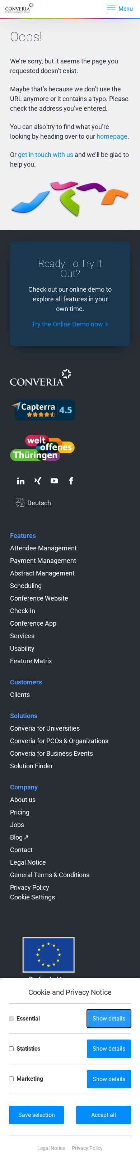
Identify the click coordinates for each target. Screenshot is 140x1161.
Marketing (30, 1078)
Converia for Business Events (51, 753)
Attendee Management (43, 548)
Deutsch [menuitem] (39, 503)
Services (22, 636)
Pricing (19, 812)
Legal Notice (28, 862)
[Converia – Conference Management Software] (24, 8)
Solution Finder (31, 766)
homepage (112, 136)
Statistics (28, 1048)
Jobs (17, 824)
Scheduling (26, 585)
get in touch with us (45, 154)
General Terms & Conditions (49, 875)
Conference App (33, 623)
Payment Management (43, 560)
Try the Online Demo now (67, 324)
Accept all (103, 1115)
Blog (16, 837)
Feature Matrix (31, 661)
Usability (22, 648)
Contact (21, 850)
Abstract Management (42, 573)
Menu (125, 8)
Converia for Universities (45, 728)
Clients (20, 694)
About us (23, 799)
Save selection (36, 1115)
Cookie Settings (32, 897)
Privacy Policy (29, 887)
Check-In (22, 611)
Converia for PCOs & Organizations (59, 741)
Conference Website (39, 598)
